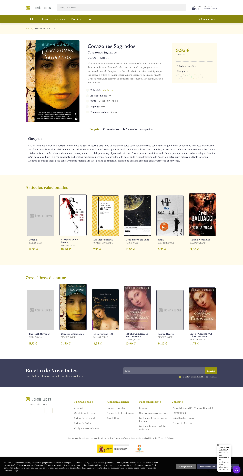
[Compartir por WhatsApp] (189, 77)
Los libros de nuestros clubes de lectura (152, 428)
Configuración (185, 466)
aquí (16, 470)
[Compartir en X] (183, 77)
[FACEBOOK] (28, 410)
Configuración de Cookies (86, 428)
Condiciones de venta (84, 413)
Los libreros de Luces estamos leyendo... (153, 419)
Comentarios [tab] (111, 129)
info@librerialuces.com (183, 418)
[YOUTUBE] (55, 410)
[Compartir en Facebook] (178, 77)
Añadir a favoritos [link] (186, 66)
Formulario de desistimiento (120, 413)
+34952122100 (179, 413)
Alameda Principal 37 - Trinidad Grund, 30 (193, 408)
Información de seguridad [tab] (138, 129)
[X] (42, 410)
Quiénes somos (206, 19)
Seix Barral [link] (107, 90)
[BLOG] (48, 410)
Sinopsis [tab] (94, 129)
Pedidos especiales (116, 408)
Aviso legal (79, 408)
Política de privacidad (84, 418)
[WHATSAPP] (62, 410)
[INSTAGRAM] (35, 410)
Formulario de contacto (184, 423)
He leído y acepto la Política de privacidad (199, 377)
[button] (197, 7)
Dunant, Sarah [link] (98, 57)
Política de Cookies (83, 423)
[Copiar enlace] (200, 77)
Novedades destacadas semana (153, 413)
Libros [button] (44, 19)
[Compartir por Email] (195, 77)
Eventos (143, 408)
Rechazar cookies (207, 466)
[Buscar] (182, 7)
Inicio (29, 28)
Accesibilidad (113, 418)
